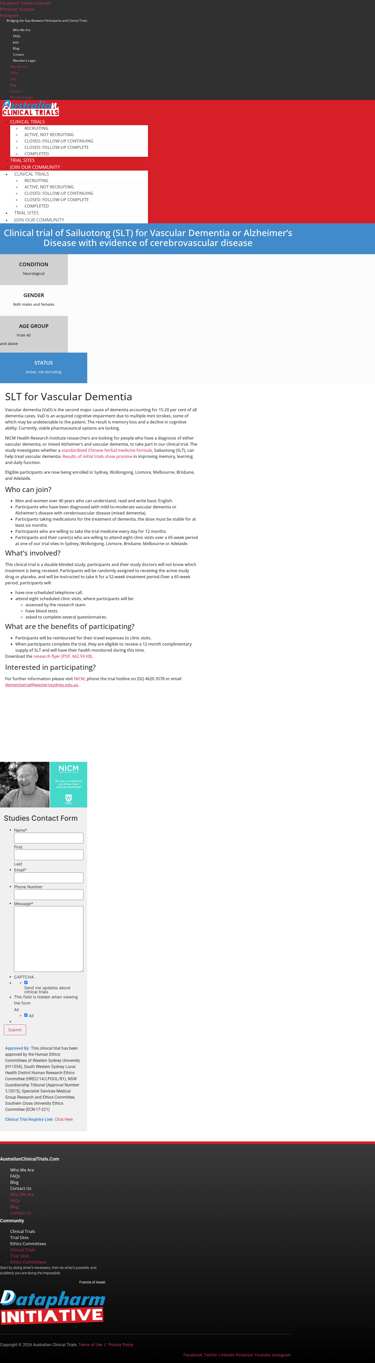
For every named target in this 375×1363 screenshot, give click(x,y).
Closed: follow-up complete (56, 147)
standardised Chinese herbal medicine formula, (107, 450)
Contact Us (20, 1188)
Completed (36, 154)
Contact (18, 54)
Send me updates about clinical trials (47, 990)
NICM (79, 679)
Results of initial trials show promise (97, 456)
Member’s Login (24, 60)
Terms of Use (90, 1344)
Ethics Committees (28, 1243)
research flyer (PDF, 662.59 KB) (62, 656)
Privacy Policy (120, 1344)
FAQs (16, 36)
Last (18, 864)
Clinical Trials (22, 1231)
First (18, 847)
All (31, 1016)
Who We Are (22, 30)
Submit (15, 1029)
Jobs (16, 42)
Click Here (64, 1119)
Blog (16, 48)
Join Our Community (39, 220)
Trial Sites (26, 213)
